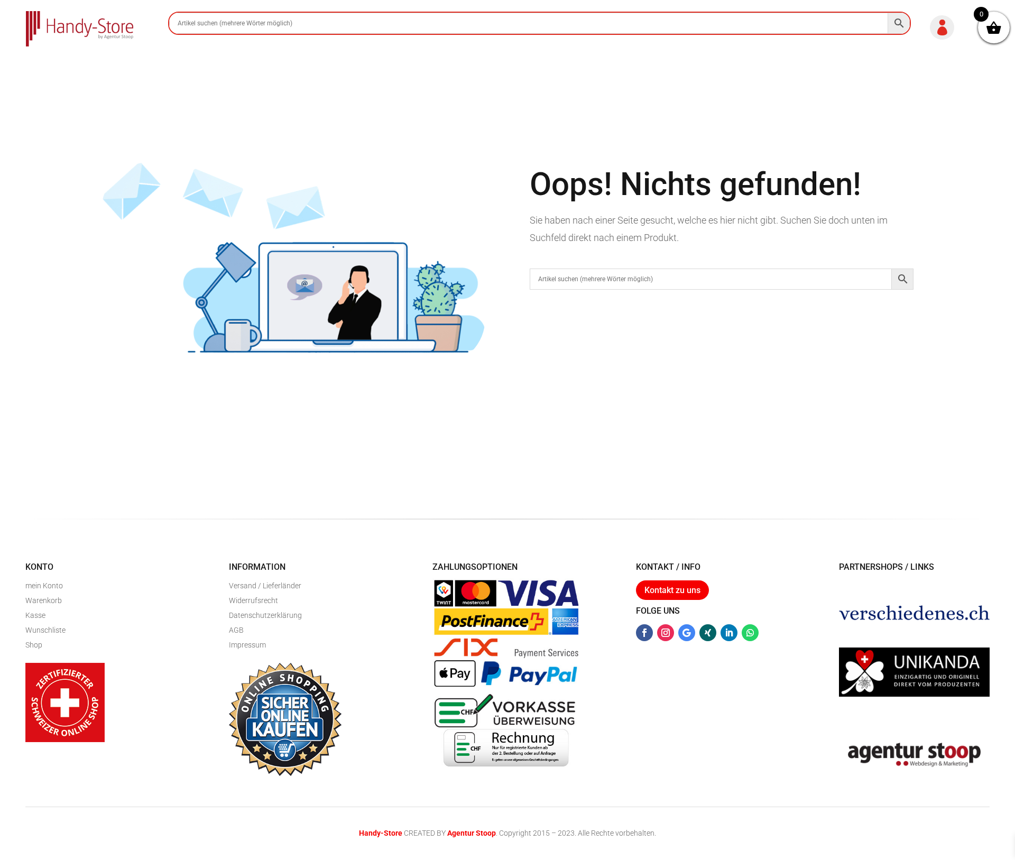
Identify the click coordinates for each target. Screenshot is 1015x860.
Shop (33, 645)
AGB (236, 630)
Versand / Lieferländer (265, 585)
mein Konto (44, 585)
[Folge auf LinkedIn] (729, 632)
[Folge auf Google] (686, 632)
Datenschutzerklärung (265, 615)
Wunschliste (45, 630)
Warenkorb (43, 600)
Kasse (35, 615)
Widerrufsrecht (253, 600)
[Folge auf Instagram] (665, 632)
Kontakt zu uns (672, 590)
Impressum (247, 645)
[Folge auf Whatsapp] (750, 632)
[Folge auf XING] (707, 632)
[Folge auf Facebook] (644, 632)
